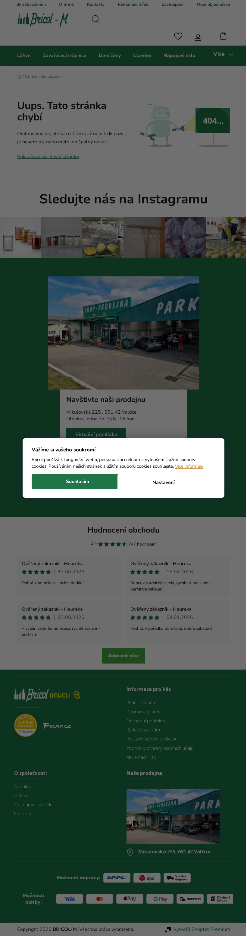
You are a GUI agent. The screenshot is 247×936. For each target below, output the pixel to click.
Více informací (187, 466)
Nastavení (161, 482)
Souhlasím (75, 481)
